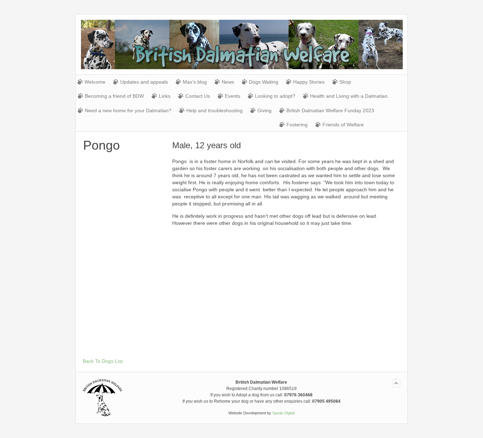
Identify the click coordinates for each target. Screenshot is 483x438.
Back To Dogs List (103, 361)
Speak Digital (283, 413)
